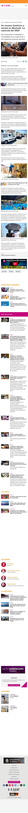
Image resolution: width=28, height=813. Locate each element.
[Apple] (21, 785)
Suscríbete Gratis (14, 685)
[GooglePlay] (24, 785)
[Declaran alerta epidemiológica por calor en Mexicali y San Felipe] (5, 297)
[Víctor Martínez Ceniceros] (3, 571)
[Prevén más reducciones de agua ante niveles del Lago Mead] (5, 605)
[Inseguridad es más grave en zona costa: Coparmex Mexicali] (5, 384)
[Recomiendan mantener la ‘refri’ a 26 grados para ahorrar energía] (5, 304)
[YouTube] (10, 785)
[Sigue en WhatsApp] (24, 61)
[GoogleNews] (15, 785)
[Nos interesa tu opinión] (14, 760)
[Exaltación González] (3, 578)
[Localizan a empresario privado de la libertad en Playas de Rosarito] (5, 451)
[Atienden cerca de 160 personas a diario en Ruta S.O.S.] (5, 290)
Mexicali (18, 271)
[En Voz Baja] (3, 564)
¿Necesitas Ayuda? (14, 782)
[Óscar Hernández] (3, 584)
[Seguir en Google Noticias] (26, 61)
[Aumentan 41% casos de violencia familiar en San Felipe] (5, 619)
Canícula (4, 271)
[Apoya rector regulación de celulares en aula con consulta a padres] (5, 612)
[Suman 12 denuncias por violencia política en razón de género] (5, 423)
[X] (7, 785)
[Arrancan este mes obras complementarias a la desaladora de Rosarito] (5, 480)
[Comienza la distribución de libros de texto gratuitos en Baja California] (5, 325)
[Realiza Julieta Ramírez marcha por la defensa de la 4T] (5, 437)
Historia (11, 271)
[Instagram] (13, 785)
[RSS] (18, 785)
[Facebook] (4, 785)
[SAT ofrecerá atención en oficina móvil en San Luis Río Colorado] (5, 466)
